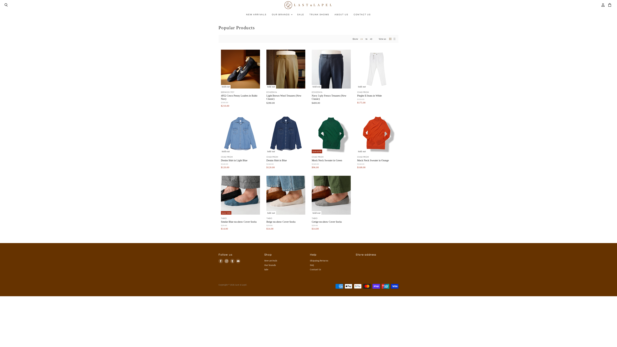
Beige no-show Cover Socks (280, 221)
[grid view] (390, 38)
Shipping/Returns (319, 260)
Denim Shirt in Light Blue (234, 160)
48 (371, 39)
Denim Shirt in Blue (276, 160)
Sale (300, 14)
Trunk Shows (319, 14)
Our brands (281, 14)
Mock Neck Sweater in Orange (373, 160)
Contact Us (362, 14)
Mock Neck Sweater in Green (327, 160)
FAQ (312, 265)
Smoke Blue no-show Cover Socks (239, 221)
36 (366, 39)
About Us (341, 14)
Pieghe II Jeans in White (369, 95)
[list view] (394, 38)
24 (361, 39)
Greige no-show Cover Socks (327, 221)
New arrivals (256, 14)
